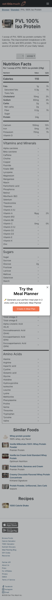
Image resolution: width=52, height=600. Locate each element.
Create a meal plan (26, 309)
